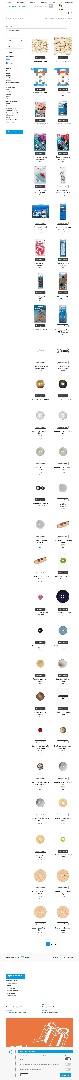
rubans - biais (9, 99)
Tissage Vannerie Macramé (13, 120)
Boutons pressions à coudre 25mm (40, 504)
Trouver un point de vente (14, 132)
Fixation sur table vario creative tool (63, 228)
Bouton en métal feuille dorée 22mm (62, 747)
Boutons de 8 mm (40, 61)
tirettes (8, 103)
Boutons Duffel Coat (40, 329)
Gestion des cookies (11, 995)
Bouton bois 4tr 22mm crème (40, 856)
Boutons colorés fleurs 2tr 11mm (63, 577)
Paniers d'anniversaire (67, 2)
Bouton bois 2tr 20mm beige (63, 892)
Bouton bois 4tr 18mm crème (63, 820)
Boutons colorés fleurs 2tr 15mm (40, 613)
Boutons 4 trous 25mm (63, 399)
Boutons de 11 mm (63, 92)
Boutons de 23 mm (63, 61)
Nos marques (20, 2)
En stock (11, 63)
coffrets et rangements (12, 78)
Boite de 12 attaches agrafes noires (62, 367)
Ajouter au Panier (62, 187)
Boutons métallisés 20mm (63, 680)
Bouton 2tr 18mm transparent (40, 541)
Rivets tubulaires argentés (63, 297)
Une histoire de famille (12, 990)
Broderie (8, 71)
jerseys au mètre (10, 87)
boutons (8, 75)
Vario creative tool (40, 227)
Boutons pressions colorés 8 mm (40, 191)
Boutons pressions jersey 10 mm (40, 158)
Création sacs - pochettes (12, 113)
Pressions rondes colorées (63, 264)
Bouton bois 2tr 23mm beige (40, 929)
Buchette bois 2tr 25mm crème (63, 541)
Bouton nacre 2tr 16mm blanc (63, 468)
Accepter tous (65, 1075)
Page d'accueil (49, 18)
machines (8, 92)
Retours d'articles (10, 988)
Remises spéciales (10, 993)
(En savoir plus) (54, 1064)
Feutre (8, 117)
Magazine (32, 2)
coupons (8, 80)
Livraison (8, 985)
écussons (8, 85)
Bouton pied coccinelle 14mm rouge (40, 747)
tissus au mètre (10, 106)
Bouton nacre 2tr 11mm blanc (63, 783)
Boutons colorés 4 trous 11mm (63, 855)
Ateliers (9, 2)
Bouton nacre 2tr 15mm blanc (40, 820)
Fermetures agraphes (40, 124)
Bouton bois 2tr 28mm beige (63, 929)
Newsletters (44, 2)
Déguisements (9, 115)
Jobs (54, 2)
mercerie (8, 94)
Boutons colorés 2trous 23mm (62, 647)
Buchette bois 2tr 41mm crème (40, 578)
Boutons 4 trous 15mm (40, 399)
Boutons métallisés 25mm (40, 713)
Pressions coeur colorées (40, 264)
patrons (8, 96)
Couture (63, 18)
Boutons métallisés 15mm (40, 680)
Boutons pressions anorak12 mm (63, 158)
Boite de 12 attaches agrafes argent (40, 367)
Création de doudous (11, 110)
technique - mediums (11, 101)
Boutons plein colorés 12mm (63, 713)
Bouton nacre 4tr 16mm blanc (40, 432)
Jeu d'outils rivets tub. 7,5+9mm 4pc (63, 331)
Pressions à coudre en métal (63, 125)
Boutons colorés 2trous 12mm (40, 647)
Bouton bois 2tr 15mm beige (40, 892)
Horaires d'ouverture (11, 980)
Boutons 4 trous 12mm (63, 612)
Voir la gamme (40, 58)
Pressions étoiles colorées (40, 297)
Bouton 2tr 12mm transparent (62, 505)
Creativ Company (40, 64)
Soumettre (24, 1075)
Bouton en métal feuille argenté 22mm (40, 783)
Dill (40, 95)
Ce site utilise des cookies (27, 1051)
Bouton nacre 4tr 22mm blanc (63, 432)
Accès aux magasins (11, 983)
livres (7, 89)
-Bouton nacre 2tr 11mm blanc (40, 468)
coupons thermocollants (12, 82)
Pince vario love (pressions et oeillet (63, 192)
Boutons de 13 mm (40, 92)
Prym (40, 126)
